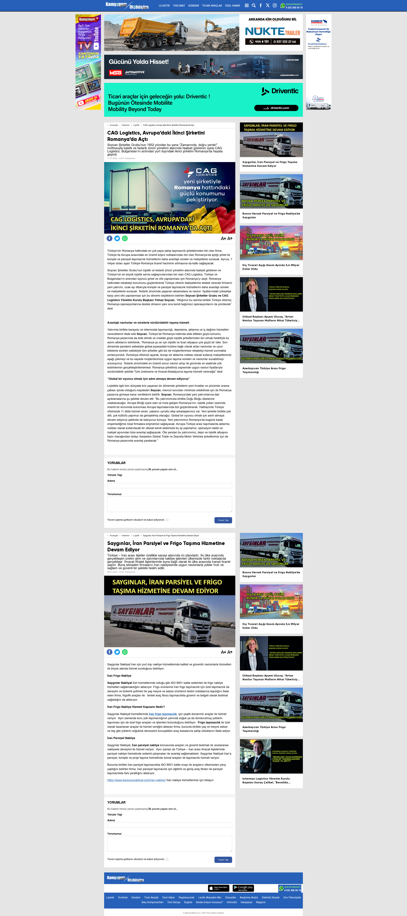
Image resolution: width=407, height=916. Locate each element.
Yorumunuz (114, 494)
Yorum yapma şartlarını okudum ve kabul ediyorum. (136, 520)
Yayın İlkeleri (181, 888)
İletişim (155, 888)
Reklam (167, 888)
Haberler (125, 125)
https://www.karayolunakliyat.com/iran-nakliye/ (136, 780)
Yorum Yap (223, 520)
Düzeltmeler (198, 888)
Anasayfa (114, 125)
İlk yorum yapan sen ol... (163, 469)
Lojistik (136, 125)
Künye (144, 888)
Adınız (111, 480)
